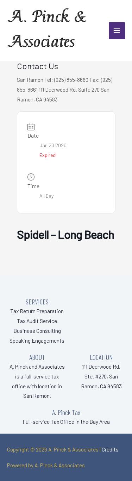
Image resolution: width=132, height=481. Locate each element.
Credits (110, 449)
